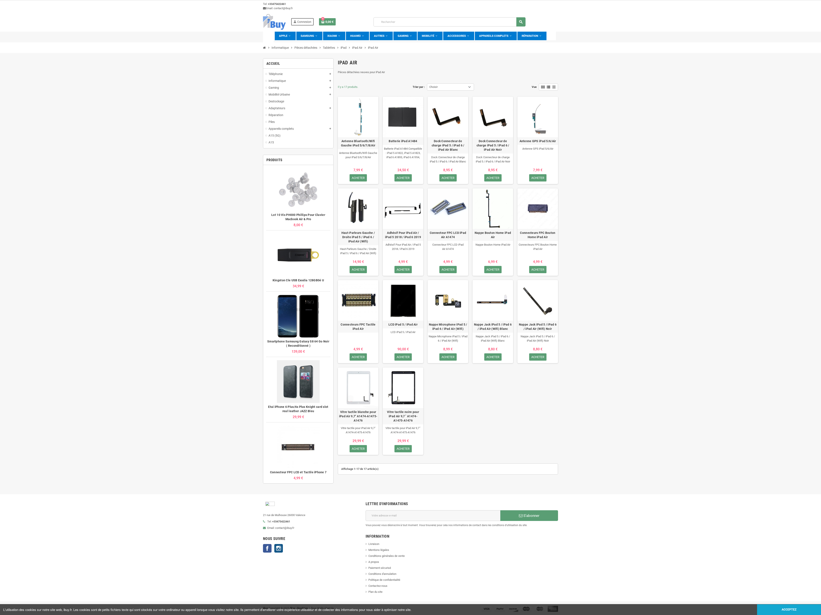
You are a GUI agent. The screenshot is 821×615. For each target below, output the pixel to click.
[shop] (274, 21)
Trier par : (419, 86)
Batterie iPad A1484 (403, 141)
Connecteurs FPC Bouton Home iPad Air (537, 235)
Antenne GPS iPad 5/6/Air (538, 141)
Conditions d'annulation (382, 573)
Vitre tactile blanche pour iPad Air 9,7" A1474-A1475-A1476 (358, 416)
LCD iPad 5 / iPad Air (403, 324)
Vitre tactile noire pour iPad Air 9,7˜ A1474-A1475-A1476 (403, 416)
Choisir (433, 86)
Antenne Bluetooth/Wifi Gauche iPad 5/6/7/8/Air (358, 143)
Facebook (267, 548)
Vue (534, 86)
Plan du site (375, 591)
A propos (373, 561)
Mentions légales (378, 550)
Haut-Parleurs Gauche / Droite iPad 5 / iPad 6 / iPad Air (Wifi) (358, 237)
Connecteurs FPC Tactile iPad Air (358, 326)
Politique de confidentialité (384, 579)
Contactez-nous (377, 585)
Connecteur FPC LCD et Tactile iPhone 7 (298, 472)
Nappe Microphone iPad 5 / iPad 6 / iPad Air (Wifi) (448, 326)
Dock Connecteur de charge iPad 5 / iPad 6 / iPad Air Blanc (448, 145)
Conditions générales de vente (386, 555)
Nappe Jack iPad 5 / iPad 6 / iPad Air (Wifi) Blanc (493, 326)
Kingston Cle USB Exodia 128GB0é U (298, 280)
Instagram (278, 548)
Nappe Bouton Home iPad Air (493, 235)
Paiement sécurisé (379, 567)
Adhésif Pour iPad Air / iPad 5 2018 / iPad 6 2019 (403, 235)
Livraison (373, 544)
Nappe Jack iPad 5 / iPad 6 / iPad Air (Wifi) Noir (538, 326)
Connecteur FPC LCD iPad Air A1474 (448, 235)
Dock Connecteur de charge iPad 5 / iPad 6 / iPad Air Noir (493, 145)
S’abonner (531, 515)
